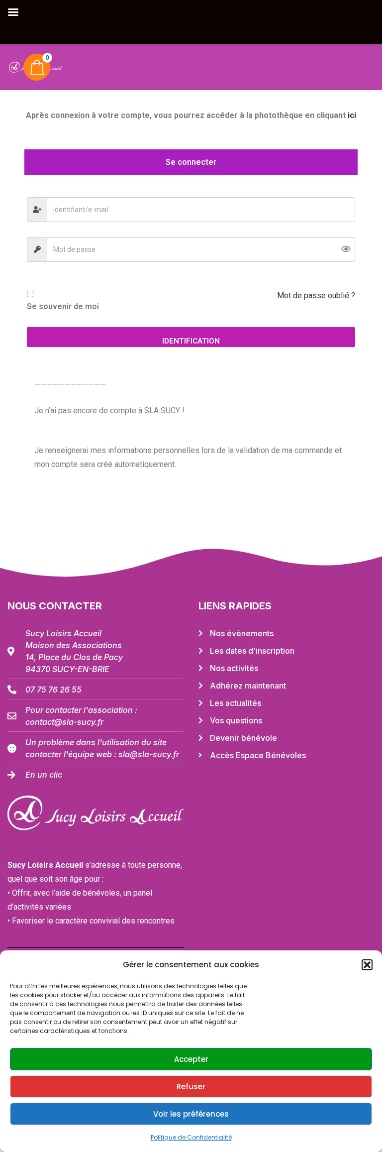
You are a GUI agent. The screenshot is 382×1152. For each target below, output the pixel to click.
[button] (367, 965)
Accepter (191, 1059)
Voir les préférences (191, 1114)
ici (352, 115)
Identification (191, 341)
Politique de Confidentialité (191, 1137)
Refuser (191, 1086)
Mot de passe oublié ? (316, 295)
